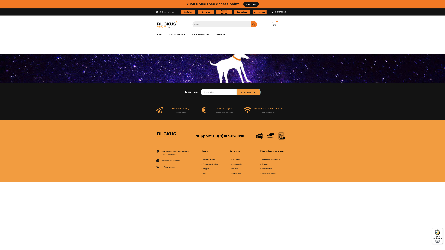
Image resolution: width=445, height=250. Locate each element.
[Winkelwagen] (274, 24)
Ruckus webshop (177, 34)
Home (159, 34)
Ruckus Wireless (200, 34)
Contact (220, 34)
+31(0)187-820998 (168, 167)
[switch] (437, 241)
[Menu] (441, 229)
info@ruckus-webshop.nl (171, 160)
